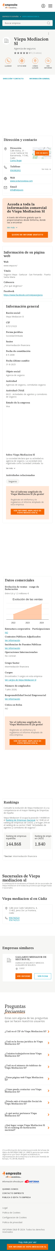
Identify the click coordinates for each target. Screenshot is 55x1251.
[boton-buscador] (48, 23)
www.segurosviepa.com (21, 181)
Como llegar (16, 160)
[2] (18, 53)
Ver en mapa (42, 153)
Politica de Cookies (11, 1212)
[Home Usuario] (43, 6)
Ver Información (12, 640)
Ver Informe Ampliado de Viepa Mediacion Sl (27, 511)
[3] (21, 53)
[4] (24, 53)
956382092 (15, 170)
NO (6, 632)
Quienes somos (10, 1189)
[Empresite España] (11, 6)
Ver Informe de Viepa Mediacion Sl (27, 1247)
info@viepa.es (16, 190)
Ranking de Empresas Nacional (20, 820)
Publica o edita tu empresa (16, 1197)
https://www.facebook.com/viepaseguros (23, 294)
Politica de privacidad (12, 1222)
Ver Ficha (43, 976)
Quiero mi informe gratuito (27, 234)
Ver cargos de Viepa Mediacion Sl (20, 680)
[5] (27, 53)
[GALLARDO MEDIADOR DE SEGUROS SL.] (9, 960)
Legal (4, 1207)
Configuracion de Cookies (14, 1217)
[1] (15, 53)
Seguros (13, 481)
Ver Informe (24, 976)
